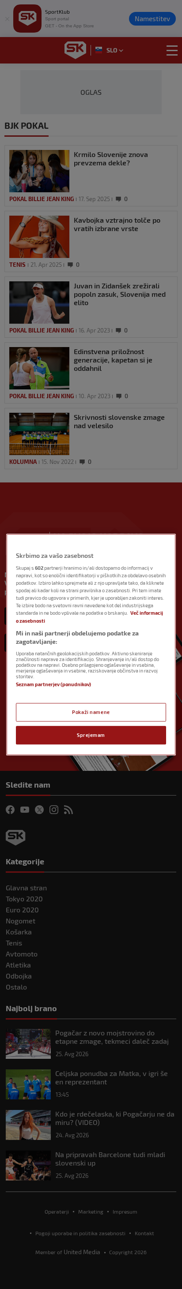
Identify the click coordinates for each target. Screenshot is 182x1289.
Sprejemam (91, 735)
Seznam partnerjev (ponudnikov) (53, 684)
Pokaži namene (91, 712)
